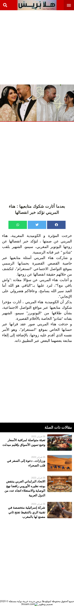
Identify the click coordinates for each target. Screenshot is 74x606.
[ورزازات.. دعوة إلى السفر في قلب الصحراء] (37, 463)
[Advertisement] (37, 47)
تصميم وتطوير (45, 604)
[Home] (37, 5)
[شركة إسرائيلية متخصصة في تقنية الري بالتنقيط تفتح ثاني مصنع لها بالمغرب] (37, 510)
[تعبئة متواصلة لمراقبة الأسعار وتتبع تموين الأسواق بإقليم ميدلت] (37, 442)
